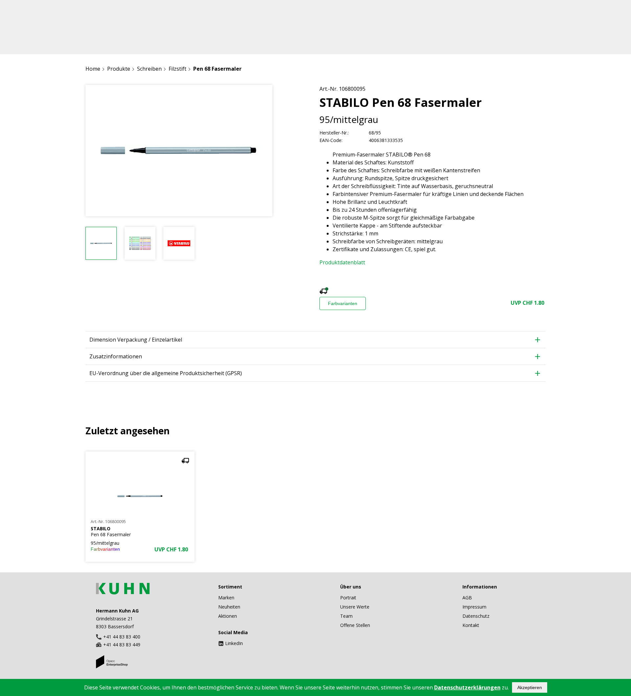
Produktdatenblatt (342, 262)
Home (92, 68)
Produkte (118, 68)
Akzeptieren (529, 687)
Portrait (348, 597)
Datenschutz (475, 616)
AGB (467, 597)
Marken (226, 597)
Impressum (474, 607)
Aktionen (227, 616)
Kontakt (470, 625)
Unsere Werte (354, 607)
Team (346, 616)
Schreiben (149, 68)
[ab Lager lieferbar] (323, 292)
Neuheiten (229, 607)
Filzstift (177, 68)
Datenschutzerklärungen (467, 687)
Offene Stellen (355, 625)
